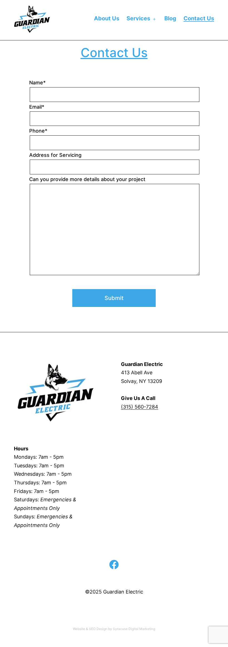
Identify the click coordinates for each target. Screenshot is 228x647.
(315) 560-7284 (139, 407)
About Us (106, 18)
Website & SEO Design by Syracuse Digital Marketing (114, 629)
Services (138, 18)
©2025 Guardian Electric (114, 592)
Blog (170, 18)
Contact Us (199, 18)
